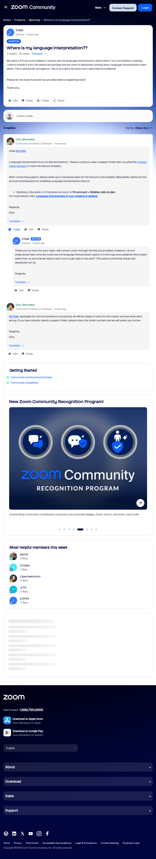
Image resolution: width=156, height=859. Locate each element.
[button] (5, 7)
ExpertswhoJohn (30, 576)
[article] (78, 184)
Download (13, 781)
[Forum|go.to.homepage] (33, 7)
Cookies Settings (110, 843)
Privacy (18, 843)
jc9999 (24, 598)
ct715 (23, 587)
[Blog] (5, 833)
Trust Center (32, 843)
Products (19, 20)
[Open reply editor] (78, 116)
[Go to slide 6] (85, 529)
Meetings (34, 20)
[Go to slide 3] (69, 529)
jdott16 (24, 554)
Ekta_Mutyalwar (25, 139)
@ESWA (20, 151)
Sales (9, 796)
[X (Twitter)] (22, 833)
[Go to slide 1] (59, 529)
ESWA (19, 30)
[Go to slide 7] (91, 529)
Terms (6, 843)
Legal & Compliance (86, 843)
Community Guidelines (24, 382)
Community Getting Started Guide (31, 377)
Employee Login (131, 843)
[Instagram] (39, 833)
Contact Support (123, 8)
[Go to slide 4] (73, 529)
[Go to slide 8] (96, 529)
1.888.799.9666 (31, 710)
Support (11, 810)
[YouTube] (30, 833)
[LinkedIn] (14, 833)
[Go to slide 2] (64, 529)
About (10, 767)
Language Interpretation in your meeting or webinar (67, 196)
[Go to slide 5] (78, 529)
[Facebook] (47, 833)
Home (7, 20)
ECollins (25, 565)
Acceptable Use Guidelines (57, 843)
